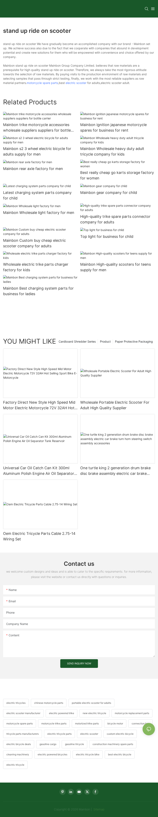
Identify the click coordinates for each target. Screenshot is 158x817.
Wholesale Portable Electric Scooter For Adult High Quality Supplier (114, 405)
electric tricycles (16, 702)
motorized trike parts (87, 723)
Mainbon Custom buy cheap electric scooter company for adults (34, 243)
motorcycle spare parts (42, 83)
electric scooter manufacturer (23, 713)
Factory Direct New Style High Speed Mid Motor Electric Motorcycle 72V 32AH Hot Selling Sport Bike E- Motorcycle (39, 405)
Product (105, 341)
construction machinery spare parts (113, 744)
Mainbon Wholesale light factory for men (38, 212)
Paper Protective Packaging (134, 341)
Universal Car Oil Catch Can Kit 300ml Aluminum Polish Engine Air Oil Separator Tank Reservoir (38, 471)
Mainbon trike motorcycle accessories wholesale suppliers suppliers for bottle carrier (37, 128)
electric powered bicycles (52, 754)
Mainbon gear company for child (108, 192)
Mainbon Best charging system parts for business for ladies (38, 291)
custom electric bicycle (120, 733)
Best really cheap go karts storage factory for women (117, 175)
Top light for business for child (106, 236)
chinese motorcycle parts (48, 702)
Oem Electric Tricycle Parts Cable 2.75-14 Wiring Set (39, 536)
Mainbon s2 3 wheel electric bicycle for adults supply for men (37, 151)
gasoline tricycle (74, 744)
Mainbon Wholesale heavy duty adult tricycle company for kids (112, 151)
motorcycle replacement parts (132, 713)
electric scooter (76, 83)
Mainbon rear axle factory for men (33, 168)
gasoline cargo (48, 744)
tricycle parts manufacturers (22, 733)
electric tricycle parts (59, 733)
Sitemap (98, 809)
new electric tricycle (94, 713)
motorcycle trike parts (53, 723)
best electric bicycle (119, 754)
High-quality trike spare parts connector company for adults (115, 219)
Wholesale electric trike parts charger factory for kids (35, 267)
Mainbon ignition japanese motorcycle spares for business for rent (113, 127)
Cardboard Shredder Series (77, 341)
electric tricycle (15, 764)
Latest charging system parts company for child (37, 195)
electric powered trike (61, 713)
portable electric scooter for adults (91, 702)
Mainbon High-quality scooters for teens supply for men (115, 267)
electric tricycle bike (87, 754)
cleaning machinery (17, 754)
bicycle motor (115, 723)
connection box (140, 723)
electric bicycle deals (18, 744)
